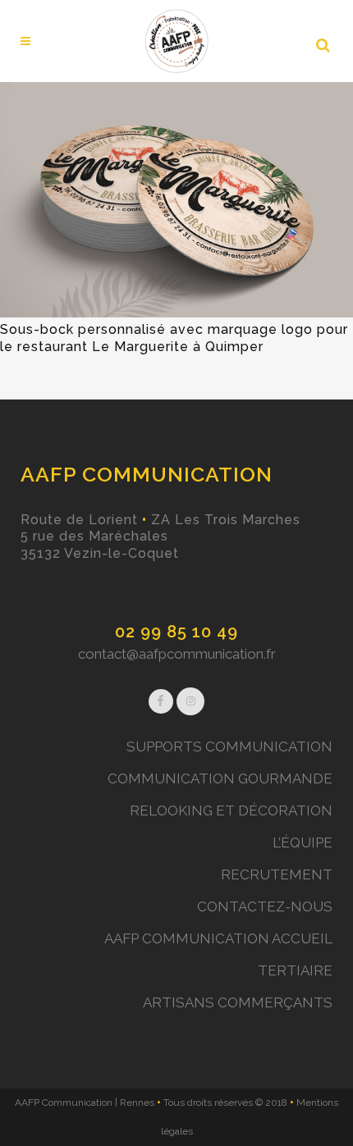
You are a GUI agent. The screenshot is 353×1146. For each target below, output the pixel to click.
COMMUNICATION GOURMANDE (220, 778)
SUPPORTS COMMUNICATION (229, 746)
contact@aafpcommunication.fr (177, 654)
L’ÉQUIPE (302, 842)
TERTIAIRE (295, 970)
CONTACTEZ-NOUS (264, 906)
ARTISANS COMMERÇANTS (237, 1002)
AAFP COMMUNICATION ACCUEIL (218, 938)
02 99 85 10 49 (176, 631)
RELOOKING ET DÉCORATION (231, 810)
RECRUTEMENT (276, 874)
